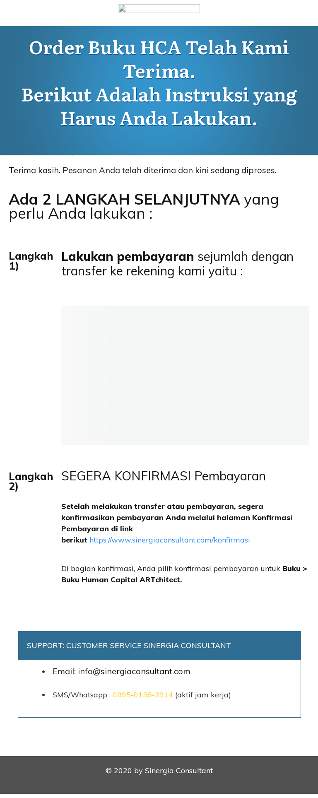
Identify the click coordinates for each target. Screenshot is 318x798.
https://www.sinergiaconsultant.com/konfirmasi (169, 540)
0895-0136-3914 (143, 694)
